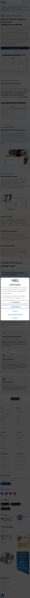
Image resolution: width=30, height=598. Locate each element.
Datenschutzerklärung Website (15, 314)
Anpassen (15, 311)
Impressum (15, 318)
